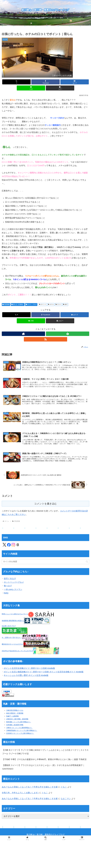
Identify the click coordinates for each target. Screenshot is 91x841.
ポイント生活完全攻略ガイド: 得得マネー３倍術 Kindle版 (29, 668)
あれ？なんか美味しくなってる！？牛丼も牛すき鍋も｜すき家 (30, 787)
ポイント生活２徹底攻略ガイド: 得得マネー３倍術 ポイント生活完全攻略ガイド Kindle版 (43, 672)
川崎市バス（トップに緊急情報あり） (19, 728)
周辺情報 (7, 304)
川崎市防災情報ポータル (14, 710)
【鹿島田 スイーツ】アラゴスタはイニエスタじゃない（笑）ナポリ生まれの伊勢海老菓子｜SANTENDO (43, 767)
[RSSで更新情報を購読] (45, 339)
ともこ (64, 787)
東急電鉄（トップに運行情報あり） (18, 722)
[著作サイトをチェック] (23, 334)
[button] (60, 87)
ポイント (43, 304)
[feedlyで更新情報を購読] (67, 334)
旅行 (66, 304)
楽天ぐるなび (10, 578)
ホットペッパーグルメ (14, 582)
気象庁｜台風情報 (12, 716)
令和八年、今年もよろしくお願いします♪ (20, 793)
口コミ (59, 304)
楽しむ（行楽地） (18, 304)
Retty (6, 593)
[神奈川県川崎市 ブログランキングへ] (8, 695)
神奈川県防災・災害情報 (14, 713)
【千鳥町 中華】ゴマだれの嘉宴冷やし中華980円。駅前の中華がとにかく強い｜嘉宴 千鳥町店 (44, 759)
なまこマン (66, 798)
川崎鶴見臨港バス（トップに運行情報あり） (21, 730)
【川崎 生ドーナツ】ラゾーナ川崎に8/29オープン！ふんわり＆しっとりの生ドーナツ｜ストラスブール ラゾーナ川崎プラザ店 (45, 752)
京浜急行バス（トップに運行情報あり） (20, 733)
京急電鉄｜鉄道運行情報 (14, 725)
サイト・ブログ (32, 304)
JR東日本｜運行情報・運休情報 (17, 719)
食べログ (8, 586)
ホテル (52, 304)
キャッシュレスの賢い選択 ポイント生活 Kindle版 (26, 675)
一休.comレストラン (13, 589)
